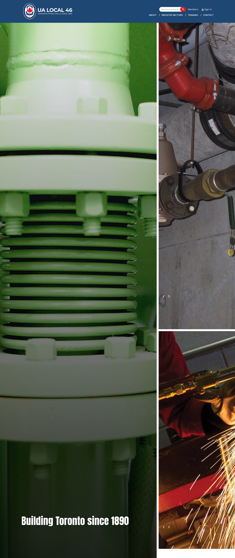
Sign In (208, 9)
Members (193, 9)
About (153, 15)
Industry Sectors (172, 15)
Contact (208, 15)
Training (193, 15)
